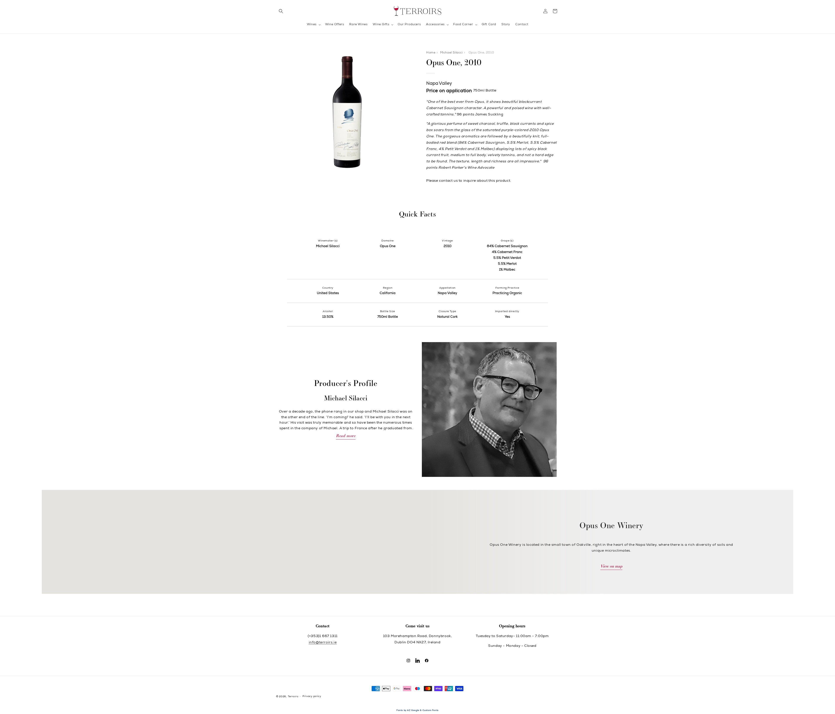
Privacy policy (311, 696)
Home (430, 52)
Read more (345, 436)
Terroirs (293, 697)
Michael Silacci (451, 52)
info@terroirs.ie (323, 642)
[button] (281, 11)
